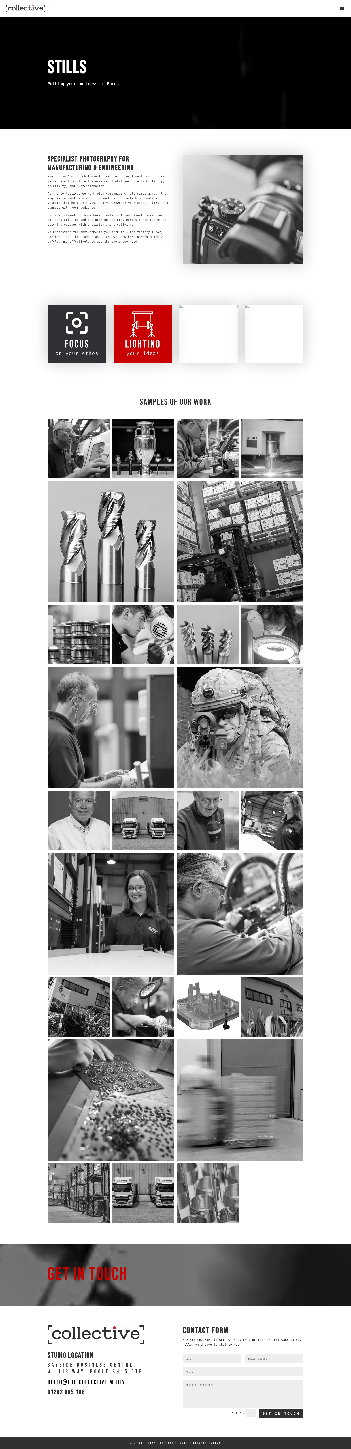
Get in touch (281, 1413)
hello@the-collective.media (86, 1382)
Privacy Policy (207, 1442)
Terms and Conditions (168, 1442)
